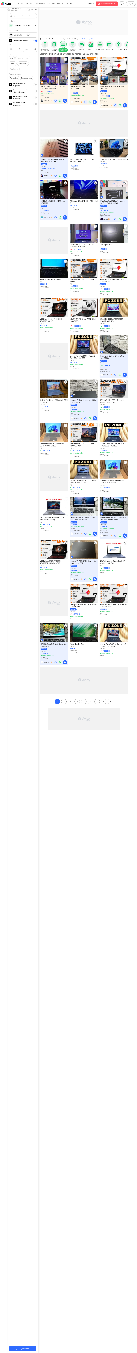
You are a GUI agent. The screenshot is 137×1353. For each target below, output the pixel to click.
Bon (27, 58)
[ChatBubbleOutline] (55, 101)
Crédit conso (51, 3)
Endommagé (23, 63)
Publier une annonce (108, 4)
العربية (131, 4)
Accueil (45, 39)
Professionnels (26, 78)
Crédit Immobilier (40, 3)
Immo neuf (29, 3)
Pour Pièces (14, 69)
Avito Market (52, 39)
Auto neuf (20, 3)
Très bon (20, 58)
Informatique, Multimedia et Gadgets (69, 39)
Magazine (69, 3)
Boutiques (60, 3)
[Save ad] (65, 59)
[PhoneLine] (65, 101)
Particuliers (14, 78)
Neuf (11, 58)
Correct (12, 63)
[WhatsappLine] (60, 101)
